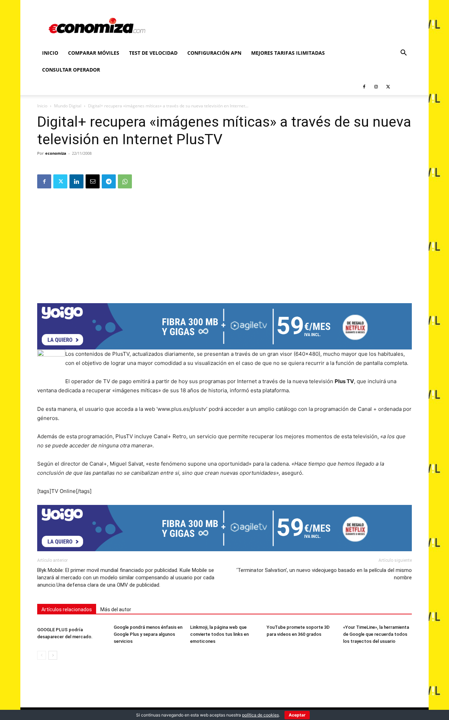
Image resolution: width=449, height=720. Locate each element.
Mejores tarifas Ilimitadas (288, 52)
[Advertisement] (224, 243)
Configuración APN (214, 52)
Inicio (50, 52)
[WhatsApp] (125, 181)
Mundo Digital (67, 106)
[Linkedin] (76, 181)
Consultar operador (71, 69)
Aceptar (297, 715)
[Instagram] (376, 86)
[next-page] (52, 655)
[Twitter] (388, 86)
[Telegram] (109, 181)
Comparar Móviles (93, 52)
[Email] (93, 181)
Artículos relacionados (66, 609)
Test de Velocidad (153, 52)
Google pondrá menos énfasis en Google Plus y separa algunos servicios (148, 634)
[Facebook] (364, 86)
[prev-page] (41, 655)
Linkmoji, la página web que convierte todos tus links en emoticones (219, 634)
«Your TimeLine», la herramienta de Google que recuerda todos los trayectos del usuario (376, 634)
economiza (55, 153)
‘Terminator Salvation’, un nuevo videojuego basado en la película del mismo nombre (324, 574)
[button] (403, 53)
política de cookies (260, 715)
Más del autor (115, 609)
